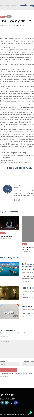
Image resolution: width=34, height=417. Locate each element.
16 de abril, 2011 (26, 251)
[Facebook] (2, 403)
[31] (9, 300)
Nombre (3, 361)
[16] (9, 230)
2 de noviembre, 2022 (6, 238)
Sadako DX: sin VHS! (7, 236)
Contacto (13, 5)
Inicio (1, 5)
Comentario (5, 336)
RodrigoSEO (27, 414)
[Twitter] (7, 403)
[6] (9, 276)
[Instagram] (19, 200)
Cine (2, 16)
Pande (19, 25)
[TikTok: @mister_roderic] (30, 413)
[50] (9, 318)
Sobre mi (7, 5)
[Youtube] (11, 403)
